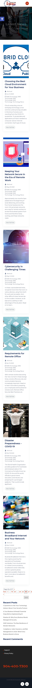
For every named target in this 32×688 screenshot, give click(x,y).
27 (29, 592)
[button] (2, 19)
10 (12, 592)
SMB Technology (11, 96)
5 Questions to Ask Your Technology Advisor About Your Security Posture (15, 606)
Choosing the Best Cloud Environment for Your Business (15, 84)
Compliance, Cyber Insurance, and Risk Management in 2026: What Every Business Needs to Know (15, 631)
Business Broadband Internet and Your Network (16, 535)
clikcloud (9, 91)
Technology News (18, 102)
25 (23, 592)
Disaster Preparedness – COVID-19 (13, 443)
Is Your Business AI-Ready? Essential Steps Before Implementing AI (14, 612)
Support (7, 650)
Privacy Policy (8, 653)
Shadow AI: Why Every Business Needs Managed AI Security (15, 618)
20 (15, 592)
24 (20, 592)
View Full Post (10, 127)
